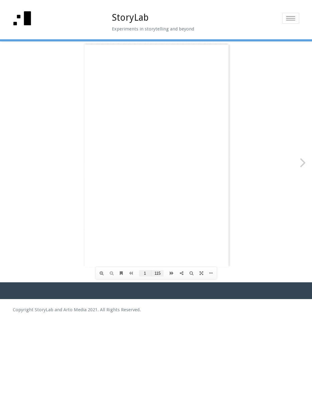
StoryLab (130, 17)
